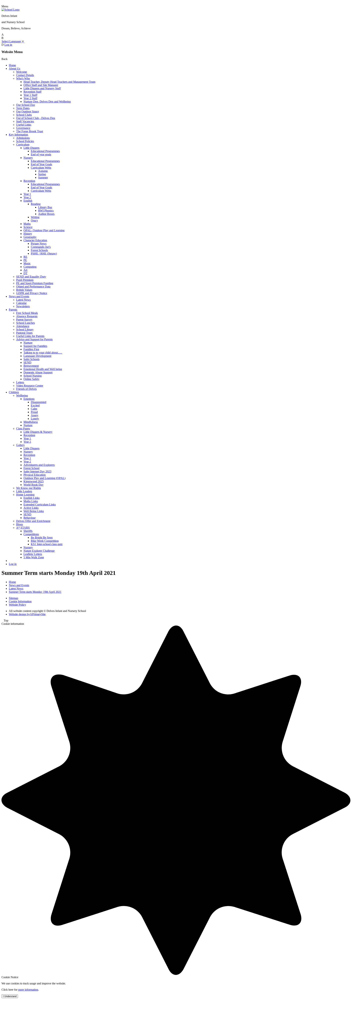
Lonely (35, 418)
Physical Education (34, 474)
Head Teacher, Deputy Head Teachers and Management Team (59, 81)
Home (12, 65)
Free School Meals (27, 313)
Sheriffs (27, 530)
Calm (34, 408)
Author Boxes (46, 213)
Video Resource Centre (29, 385)
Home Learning (25, 494)
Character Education (35, 240)
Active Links (30, 507)
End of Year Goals (41, 164)
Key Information (18, 134)
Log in (8, 44)
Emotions (28, 398)
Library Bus (45, 207)
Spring (42, 174)
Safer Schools (31, 359)
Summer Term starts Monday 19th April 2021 (35, 591)
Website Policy (17, 604)
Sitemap (13, 598)
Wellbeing (22, 395)
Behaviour (29, 517)
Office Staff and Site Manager (40, 85)
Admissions (23, 137)
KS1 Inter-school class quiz (47, 544)
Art (25, 270)
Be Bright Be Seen (42, 537)
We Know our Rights (28, 488)
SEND (27, 362)
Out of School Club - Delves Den (35, 118)
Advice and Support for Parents (34, 339)
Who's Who (23, 78)
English (27, 200)
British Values (24, 289)
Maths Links (30, 501)
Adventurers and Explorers (39, 464)
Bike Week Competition (45, 540)
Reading (36, 204)
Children (14, 392)
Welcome (21, 71)
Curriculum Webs (41, 167)
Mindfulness (30, 421)
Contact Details (25, 75)
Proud (34, 412)
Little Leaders (24, 491)
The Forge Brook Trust (29, 131)
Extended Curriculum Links (39, 504)
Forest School (31, 468)
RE (25, 256)
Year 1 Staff (30, 95)
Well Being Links (33, 511)
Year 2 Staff (30, 98)
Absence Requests (26, 316)
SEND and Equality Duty (31, 276)
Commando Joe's (41, 246)
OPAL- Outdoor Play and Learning (44, 230)
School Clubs (24, 114)
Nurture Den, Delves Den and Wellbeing (47, 101)
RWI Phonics (46, 210)
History (27, 233)
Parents (13, 309)
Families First (31, 349)
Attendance (22, 326)
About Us (14, 68)
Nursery (28, 157)
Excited (35, 405)
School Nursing (32, 375)
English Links (31, 497)
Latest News (23, 299)
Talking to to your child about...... (42, 352)
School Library (25, 329)
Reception (29, 180)
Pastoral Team (24, 332)
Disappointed (38, 402)
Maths (27, 223)
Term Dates (23, 108)
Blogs (19, 524)
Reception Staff (32, 91)
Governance (23, 128)
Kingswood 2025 (33, 481)
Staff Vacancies (25, 121)
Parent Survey (24, 319)
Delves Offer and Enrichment (33, 521)
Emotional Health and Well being (42, 369)
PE (25, 260)
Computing (29, 266)
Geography (29, 237)
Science (27, 227)
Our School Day (25, 104)
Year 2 (27, 197)
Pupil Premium (24, 279)
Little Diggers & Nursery (37, 431)
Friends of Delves (26, 388)
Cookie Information (20, 601)
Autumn (43, 170)
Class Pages (23, 428)
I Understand (9, 996)
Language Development (37, 355)
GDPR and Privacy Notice (31, 293)
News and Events (19, 296)
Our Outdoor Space (27, 111)
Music (27, 263)
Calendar (21, 303)
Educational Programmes (45, 151)
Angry (34, 415)
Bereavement (31, 365)
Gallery (20, 445)
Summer (43, 177)
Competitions (31, 534)
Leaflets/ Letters (32, 554)
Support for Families (35, 346)
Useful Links (23, 124)
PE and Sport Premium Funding (34, 283)
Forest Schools (39, 250)
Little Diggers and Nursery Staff (42, 88)
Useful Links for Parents (30, 336)
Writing (35, 217)
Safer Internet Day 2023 (37, 471)
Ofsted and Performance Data (33, 286)
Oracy (34, 220)
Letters (20, 382)
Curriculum (22, 144)
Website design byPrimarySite (27, 614)
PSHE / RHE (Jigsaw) (44, 253)
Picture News (38, 243)
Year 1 (27, 194)
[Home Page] (10, 9)
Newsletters (23, 306)
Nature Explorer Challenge (39, 550)
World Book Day (33, 484)
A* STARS (23, 527)
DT (25, 273)
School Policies (25, 141)
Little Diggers (31, 147)
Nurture (27, 342)
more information (28, 989)
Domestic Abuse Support (37, 372)
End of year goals (41, 154)
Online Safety (31, 379)
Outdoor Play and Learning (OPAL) (44, 478)
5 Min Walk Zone (33, 557)
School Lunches (25, 322)
